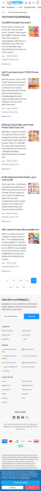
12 (34, 280)
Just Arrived (26, 335)
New (3, 7)
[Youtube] (23, 417)
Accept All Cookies (21, 483)
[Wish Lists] (33, 2)
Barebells (25, 394)
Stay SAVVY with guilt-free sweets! (16, 22)
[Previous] (7, 280)
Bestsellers (11, 7)
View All (4, 402)
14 (17, 287)
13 (11, 287)
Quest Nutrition (27, 381)
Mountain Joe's (27, 390)
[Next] (30, 287)
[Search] (30, 2)
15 (24, 287)
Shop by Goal (26, 331)
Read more (6, 64)
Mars (23, 398)
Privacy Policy (25, 478)
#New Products (12, 56)
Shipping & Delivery (30, 363)
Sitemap (6, 371)
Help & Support (29, 349)
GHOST (4, 394)
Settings (13, 487)
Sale (19, 7)
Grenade (4, 398)
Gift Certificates (29, 367)
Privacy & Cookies (10, 363)
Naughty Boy (6, 385)
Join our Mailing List (10, 367)
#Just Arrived (11, 263)
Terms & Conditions (30, 356)
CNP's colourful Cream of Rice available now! (20, 229)
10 (21, 280)
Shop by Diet (6, 335)
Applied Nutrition (27, 385)
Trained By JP (6, 390)
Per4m (4, 381)
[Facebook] (19, 417)
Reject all (32, 487)
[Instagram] (15, 417)
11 (27, 280)
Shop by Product (30, 7)
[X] (27, 417)
